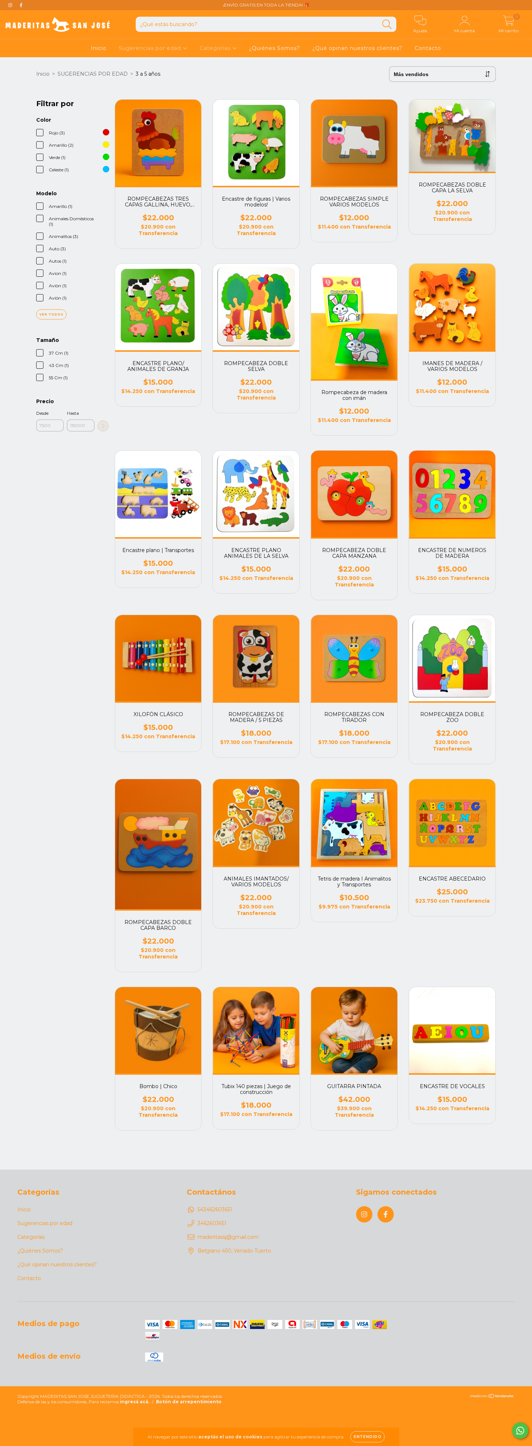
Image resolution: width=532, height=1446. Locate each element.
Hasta (73, 413)
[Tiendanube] (492, 1397)
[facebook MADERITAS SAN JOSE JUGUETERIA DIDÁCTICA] (21, 5)
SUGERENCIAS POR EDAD (93, 74)
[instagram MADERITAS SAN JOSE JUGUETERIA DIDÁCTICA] (10, 5)
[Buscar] (387, 24)
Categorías (216, 48)
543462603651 (215, 1209)
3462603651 (212, 1223)
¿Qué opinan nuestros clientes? (357, 48)
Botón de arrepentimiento (188, 1401)
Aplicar (103, 426)
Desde (42, 413)
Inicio (98, 48)
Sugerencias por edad (151, 48)
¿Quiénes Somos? (274, 48)
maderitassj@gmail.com (228, 1237)
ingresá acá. (134, 1401)
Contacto (428, 48)
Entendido (367, 1436)
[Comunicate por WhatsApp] (520, 1430)
